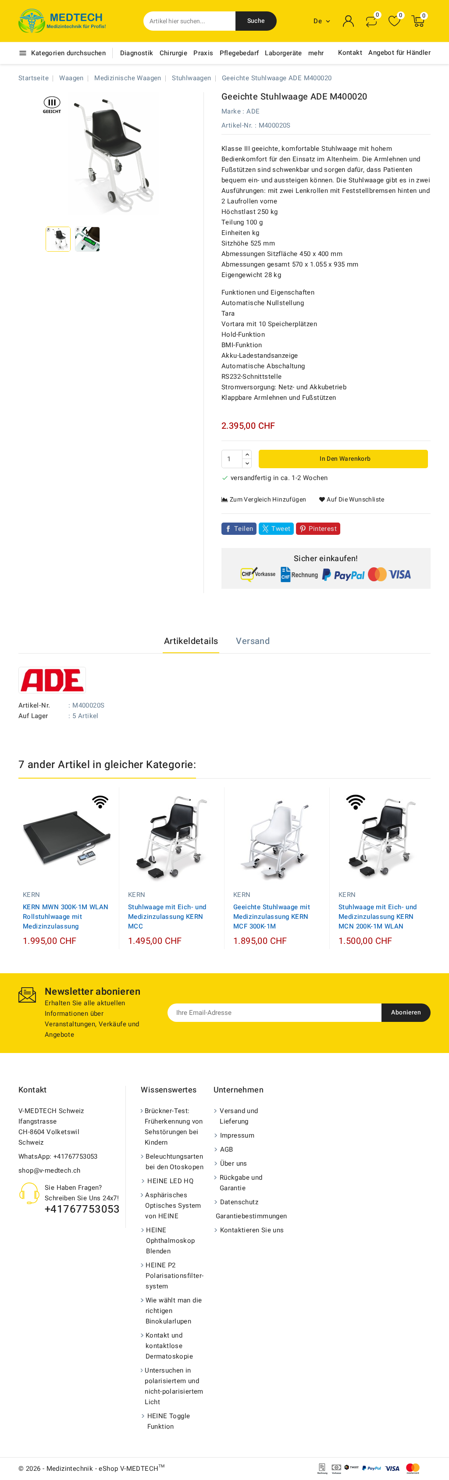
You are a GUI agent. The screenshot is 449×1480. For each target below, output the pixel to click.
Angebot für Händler (399, 52)
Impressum (237, 1135)
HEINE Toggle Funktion (168, 1421)
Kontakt (350, 52)
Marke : (233, 111)
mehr (316, 53)
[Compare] (371, 21)
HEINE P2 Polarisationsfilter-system (174, 1275)
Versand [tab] (253, 641)
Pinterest (323, 529)
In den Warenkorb (344, 458)
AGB (226, 1149)
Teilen (243, 529)
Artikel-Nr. (237, 125)
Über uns (233, 1163)
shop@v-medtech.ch (49, 1170)
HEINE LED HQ (170, 1181)
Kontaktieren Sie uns (252, 1230)
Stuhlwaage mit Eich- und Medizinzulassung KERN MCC (167, 916)
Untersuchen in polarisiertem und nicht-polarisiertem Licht (174, 1386)
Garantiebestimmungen (251, 1216)
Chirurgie (174, 53)
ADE (253, 111)
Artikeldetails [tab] (191, 641)
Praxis (203, 53)
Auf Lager (33, 716)
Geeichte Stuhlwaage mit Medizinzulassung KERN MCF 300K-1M (271, 916)
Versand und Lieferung (239, 1116)
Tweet (280, 529)
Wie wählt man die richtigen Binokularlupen (174, 1310)
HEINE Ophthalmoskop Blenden (170, 1240)
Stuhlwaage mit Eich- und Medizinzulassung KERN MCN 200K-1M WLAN (378, 916)
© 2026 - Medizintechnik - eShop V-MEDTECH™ (91, 1468)
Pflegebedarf (239, 53)
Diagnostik (136, 53)
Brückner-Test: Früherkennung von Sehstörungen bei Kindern (174, 1126)
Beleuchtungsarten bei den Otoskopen (174, 1162)
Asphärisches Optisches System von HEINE (173, 1205)
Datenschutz (239, 1202)
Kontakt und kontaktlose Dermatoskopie (169, 1346)
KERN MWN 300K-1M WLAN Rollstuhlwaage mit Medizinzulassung (65, 916)
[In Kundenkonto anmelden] (348, 21)
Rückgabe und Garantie (241, 1183)
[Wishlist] (394, 21)
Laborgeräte (283, 53)
